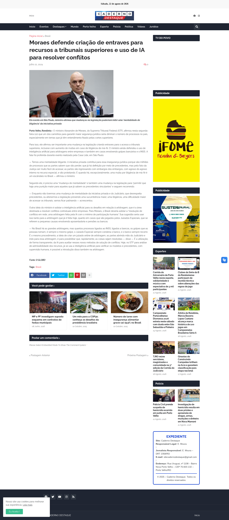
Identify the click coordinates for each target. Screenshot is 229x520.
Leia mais (27, 505)
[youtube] (59, 497)
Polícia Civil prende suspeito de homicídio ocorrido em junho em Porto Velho (163, 410)
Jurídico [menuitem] (153, 26)
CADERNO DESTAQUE (59, 515)
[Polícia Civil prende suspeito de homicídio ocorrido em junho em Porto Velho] (164, 395)
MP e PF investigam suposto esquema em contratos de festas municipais (47, 319)
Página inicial (36, 36)
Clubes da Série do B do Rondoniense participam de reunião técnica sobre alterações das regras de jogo (188, 279)
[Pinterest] (77, 275)
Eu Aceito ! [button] (14, 511)
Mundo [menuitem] (75, 26)
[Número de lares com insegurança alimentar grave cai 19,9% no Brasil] (129, 302)
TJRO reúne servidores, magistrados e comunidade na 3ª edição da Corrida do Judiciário (163, 363)
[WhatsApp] (71, 275)
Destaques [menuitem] (58, 26)
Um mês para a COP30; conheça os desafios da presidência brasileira (86, 319)
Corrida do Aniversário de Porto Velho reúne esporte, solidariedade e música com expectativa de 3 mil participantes (163, 281)
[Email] (83, 275)
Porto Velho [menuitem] (89, 26)
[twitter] (52, 497)
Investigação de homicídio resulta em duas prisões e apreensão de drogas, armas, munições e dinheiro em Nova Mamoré (189, 413)
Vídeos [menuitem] (141, 26)
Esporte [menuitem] (104, 26)
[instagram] (199, 16)
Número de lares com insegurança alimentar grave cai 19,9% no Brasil (127, 319)
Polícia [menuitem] (116, 26)
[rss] (73, 497)
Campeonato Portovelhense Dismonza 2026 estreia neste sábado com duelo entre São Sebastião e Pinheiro (163, 320)
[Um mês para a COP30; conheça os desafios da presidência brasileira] (88, 302)
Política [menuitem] (129, 26)
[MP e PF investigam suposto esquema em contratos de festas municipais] (48, 302)
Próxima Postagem (137, 355)
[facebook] (194, 16)
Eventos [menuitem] (44, 26)
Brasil (47, 36)
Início (31, 16)
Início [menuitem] (32, 26)
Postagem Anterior (40, 355)
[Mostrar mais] (89, 275)
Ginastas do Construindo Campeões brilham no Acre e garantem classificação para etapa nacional (188, 363)
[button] (197, 27)
